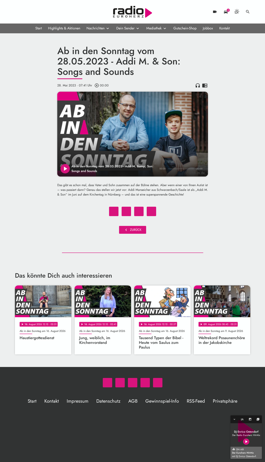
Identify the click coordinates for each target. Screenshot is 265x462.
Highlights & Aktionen (64, 28)
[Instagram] (34, 12)
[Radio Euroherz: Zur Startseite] (132, 12)
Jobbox (208, 28)
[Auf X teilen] (126, 211)
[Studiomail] (42, 12)
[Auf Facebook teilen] (113, 211)
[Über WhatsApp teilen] (139, 211)
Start (38, 28)
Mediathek (154, 28)
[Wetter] (236, 11)
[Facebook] (27, 12)
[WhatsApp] (19, 12)
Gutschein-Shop (185, 28)
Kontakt (224, 28)
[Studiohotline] (50, 12)
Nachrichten (96, 28)
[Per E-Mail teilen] (151, 211)
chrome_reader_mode (205, 85)
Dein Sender (125, 28)
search (247, 11)
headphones (197, 85)
